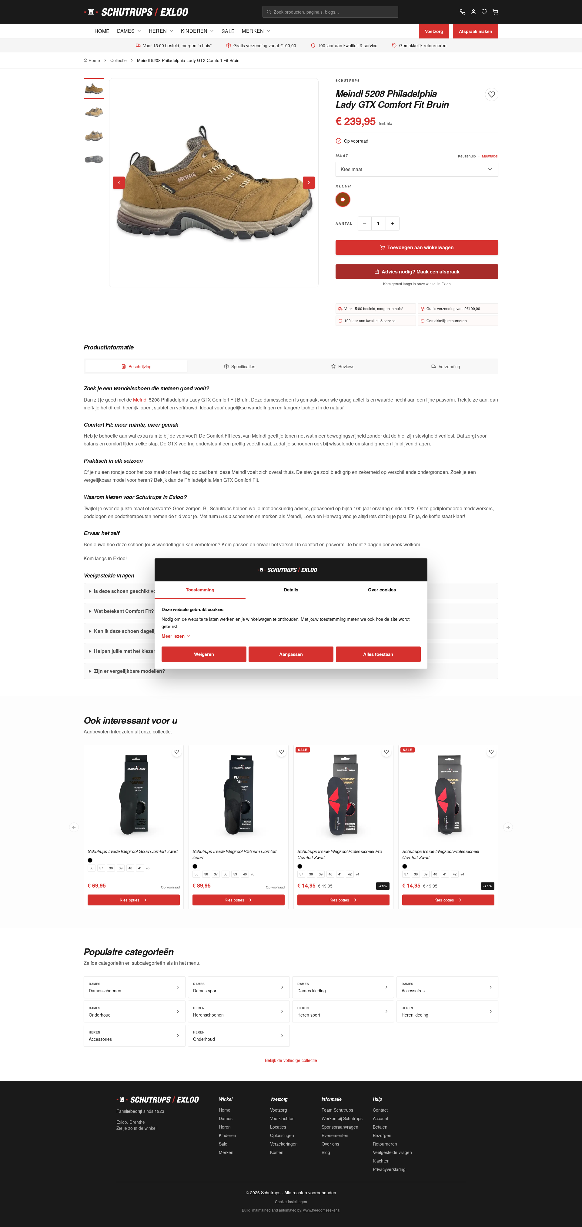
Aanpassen (291, 654)
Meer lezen (173, 636)
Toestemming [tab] (200, 589)
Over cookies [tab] (382, 589)
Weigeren (204, 654)
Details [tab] (291, 589)
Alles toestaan (378, 654)
